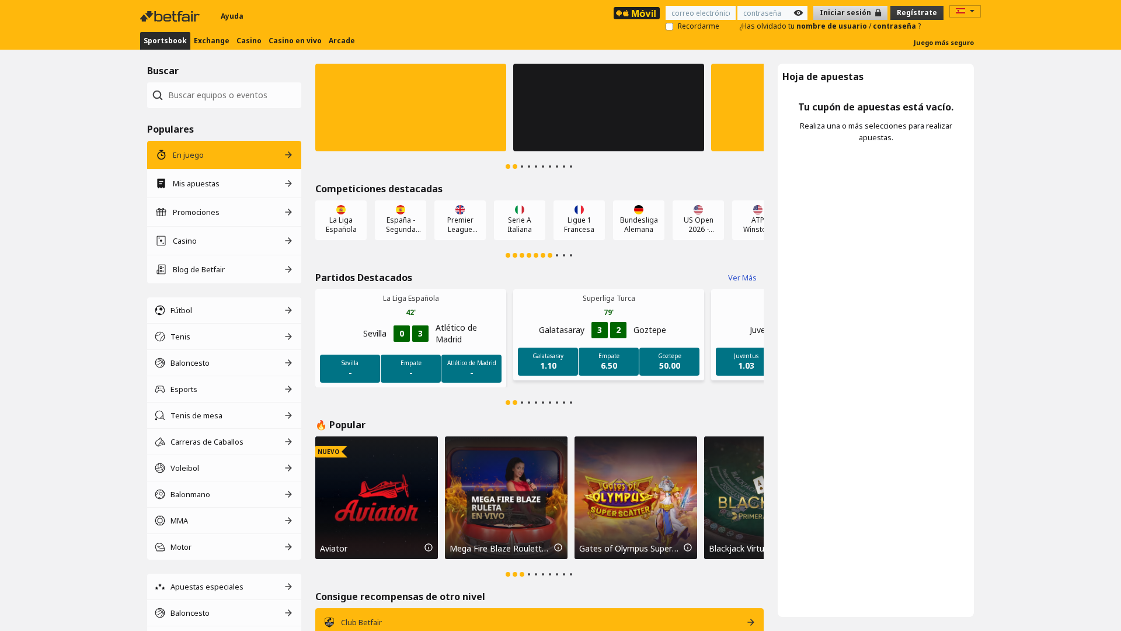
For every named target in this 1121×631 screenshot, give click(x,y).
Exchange (211, 41)
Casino (249, 41)
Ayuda (232, 16)
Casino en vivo (295, 41)
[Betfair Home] (171, 16)
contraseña (895, 26)
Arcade (342, 41)
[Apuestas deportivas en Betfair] (637, 13)
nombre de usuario (832, 26)
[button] (410, 107)
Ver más (742, 277)
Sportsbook (165, 41)
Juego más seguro (944, 42)
